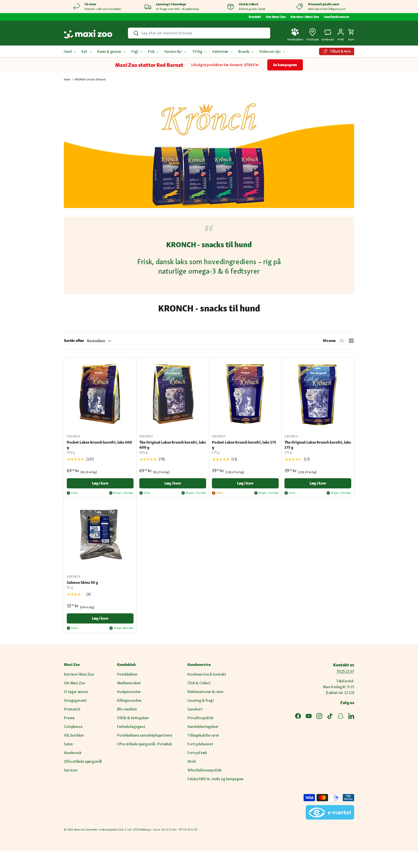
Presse (69, 717)
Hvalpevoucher (129, 691)
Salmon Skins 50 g (82, 582)
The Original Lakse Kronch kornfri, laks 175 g (317, 445)
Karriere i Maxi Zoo (305, 17)
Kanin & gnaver (109, 51)
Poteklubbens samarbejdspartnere (144, 735)
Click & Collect (199, 683)
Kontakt (255, 17)
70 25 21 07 (345, 671)
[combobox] (199, 33)
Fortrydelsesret (200, 744)
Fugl (134, 51)
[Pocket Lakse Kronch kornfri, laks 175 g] (245, 393)
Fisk (151, 51)
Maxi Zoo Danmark (85, 830)
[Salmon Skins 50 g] (100, 534)
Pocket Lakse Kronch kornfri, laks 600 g (99, 445)
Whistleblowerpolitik (204, 770)
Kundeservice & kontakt (206, 674)
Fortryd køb (197, 752)
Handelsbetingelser (202, 726)
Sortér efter (74, 340)
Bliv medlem (127, 709)
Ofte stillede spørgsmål (83, 761)
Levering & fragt (200, 700)
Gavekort (195, 709)
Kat (84, 51)
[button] (351, 34)
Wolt (191, 761)
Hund (67, 51)
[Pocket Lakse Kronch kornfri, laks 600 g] (100, 393)
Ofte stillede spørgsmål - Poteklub (144, 744)
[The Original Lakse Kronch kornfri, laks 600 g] (172, 393)
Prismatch (72, 709)
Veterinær (220, 51)
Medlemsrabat (129, 683)
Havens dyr (173, 51)
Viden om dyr (270, 51)
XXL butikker (74, 735)
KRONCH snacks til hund (90, 79)
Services (70, 770)
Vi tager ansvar (76, 691)
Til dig (197, 51)
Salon (68, 744)
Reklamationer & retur (205, 691)
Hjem (67, 79)
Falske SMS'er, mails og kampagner (215, 778)
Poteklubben (127, 674)
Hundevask (73, 752)
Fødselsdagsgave (131, 726)
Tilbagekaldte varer (203, 735)
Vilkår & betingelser (133, 717)
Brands (243, 51)
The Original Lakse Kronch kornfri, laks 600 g (172, 445)
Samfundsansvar (336, 17)
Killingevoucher (129, 700)
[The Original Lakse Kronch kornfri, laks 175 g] (318, 393)
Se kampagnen (285, 64)
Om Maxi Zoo (276, 17)
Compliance (73, 726)
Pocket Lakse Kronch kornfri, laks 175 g (244, 445)
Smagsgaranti (75, 700)
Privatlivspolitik (200, 717)
